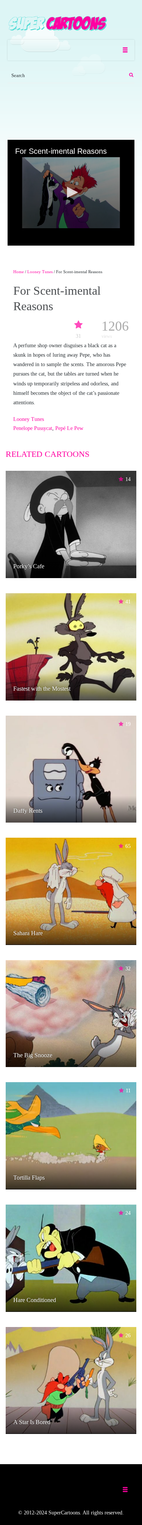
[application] (71, 193)
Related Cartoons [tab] (47, 454)
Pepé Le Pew (69, 428)
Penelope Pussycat (32, 428)
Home (18, 271)
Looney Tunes (40, 271)
